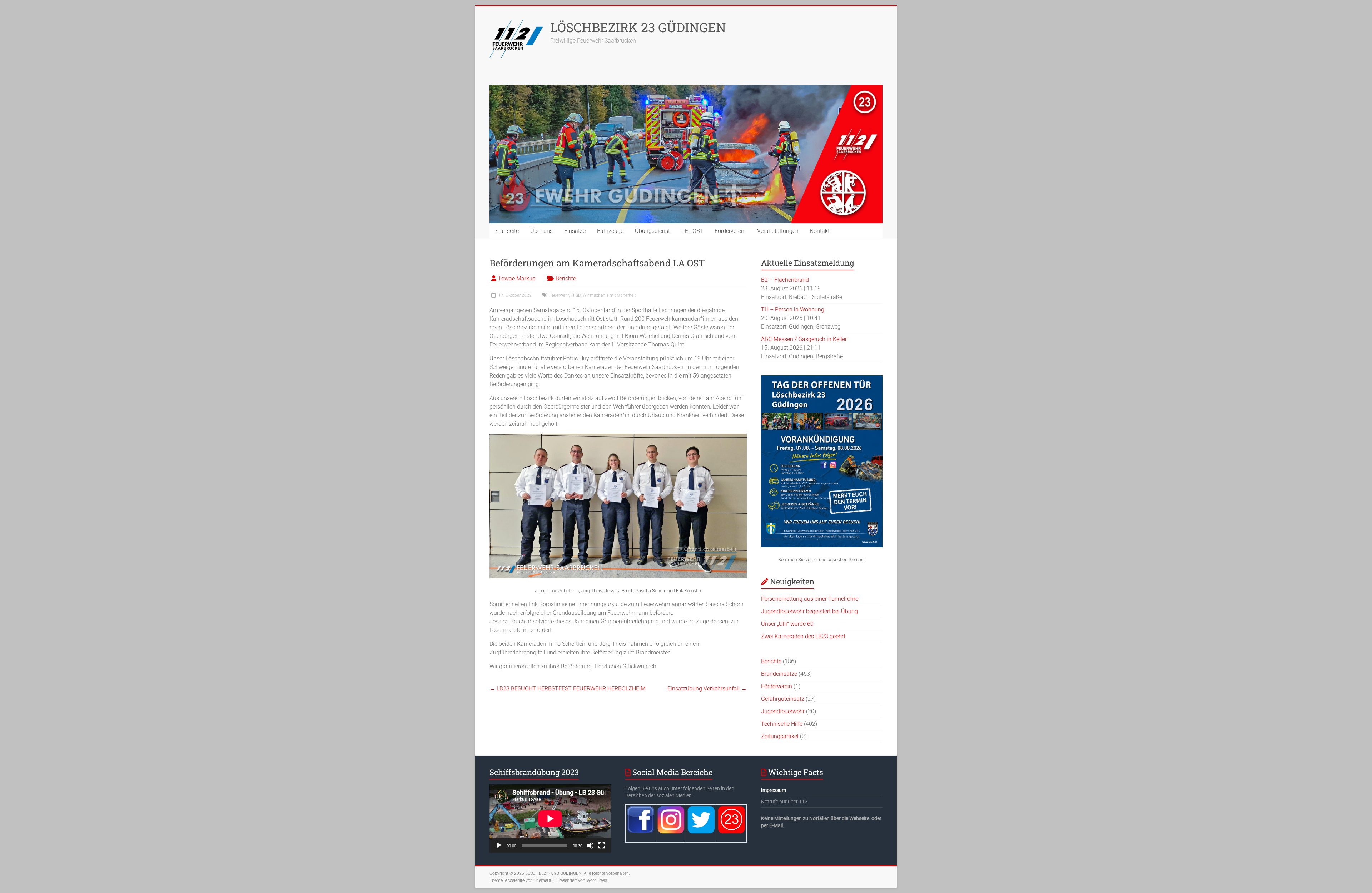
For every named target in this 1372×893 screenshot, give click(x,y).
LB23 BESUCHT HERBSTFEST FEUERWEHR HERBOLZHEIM (567, 688)
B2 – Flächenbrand (785, 279)
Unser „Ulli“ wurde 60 (787, 623)
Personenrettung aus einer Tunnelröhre (809, 598)
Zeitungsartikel (780, 736)
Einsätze (575, 231)
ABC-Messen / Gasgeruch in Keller (804, 339)
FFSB (576, 295)
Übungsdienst (652, 231)
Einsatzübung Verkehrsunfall (707, 688)
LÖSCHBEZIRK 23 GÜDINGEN (638, 27)
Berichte (566, 278)
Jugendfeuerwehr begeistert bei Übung (809, 611)
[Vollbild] (601, 845)
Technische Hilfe (781, 723)
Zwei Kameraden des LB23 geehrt (803, 636)
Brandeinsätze (779, 673)
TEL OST (692, 231)
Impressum (773, 790)
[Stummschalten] (590, 845)
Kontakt (820, 231)
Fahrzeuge (610, 231)
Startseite (507, 231)
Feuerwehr (559, 295)
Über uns (541, 231)
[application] (550, 818)
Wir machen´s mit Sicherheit (609, 295)
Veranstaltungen (778, 231)
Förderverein (730, 231)
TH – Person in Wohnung (792, 309)
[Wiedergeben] (498, 845)
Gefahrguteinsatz (782, 698)
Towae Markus (516, 278)
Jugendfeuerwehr (783, 711)
